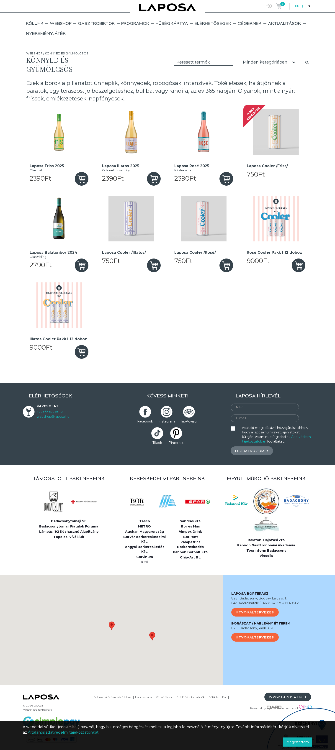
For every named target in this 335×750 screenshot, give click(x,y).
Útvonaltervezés (255, 612)
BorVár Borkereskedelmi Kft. (144, 539)
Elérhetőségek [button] (212, 23)
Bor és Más (190, 526)
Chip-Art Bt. (190, 557)
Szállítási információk (191, 697)
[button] (112, 626)
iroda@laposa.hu (50, 411)
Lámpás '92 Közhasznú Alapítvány (68, 532)
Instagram (166, 421)
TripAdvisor (189, 421)
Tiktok (157, 443)
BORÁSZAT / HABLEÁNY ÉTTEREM (260, 623)
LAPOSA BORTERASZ (249, 593)
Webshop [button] (61, 23)
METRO (144, 526)
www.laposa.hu (286, 697)
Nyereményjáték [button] (46, 33)
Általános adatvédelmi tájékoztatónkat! (63, 732)
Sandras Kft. (190, 521)
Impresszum (143, 697)
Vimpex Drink (190, 532)
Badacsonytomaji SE (68, 521)
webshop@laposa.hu (53, 417)
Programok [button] (135, 23)
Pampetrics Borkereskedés (190, 544)
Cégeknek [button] (250, 23)
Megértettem (297, 742)
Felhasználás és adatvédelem (112, 697)
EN (308, 6)
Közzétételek (164, 697)
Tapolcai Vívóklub (68, 537)
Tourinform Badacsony (266, 550)
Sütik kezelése (218, 697)
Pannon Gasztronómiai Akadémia (266, 545)
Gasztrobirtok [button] (96, 23)
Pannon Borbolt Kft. (190, 552)
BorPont (190, 537)
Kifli (144, 562)
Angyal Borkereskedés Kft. (144, 549)
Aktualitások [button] (284, 23)
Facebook (145, 421)
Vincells (266, 556)
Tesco (144, 521)
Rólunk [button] (35, 23)
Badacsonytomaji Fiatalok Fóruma (68, 526)
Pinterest (176, 443)
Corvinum (144, 557)
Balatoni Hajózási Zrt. (266, 540)
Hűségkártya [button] (172, 23)
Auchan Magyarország (144, 532)
